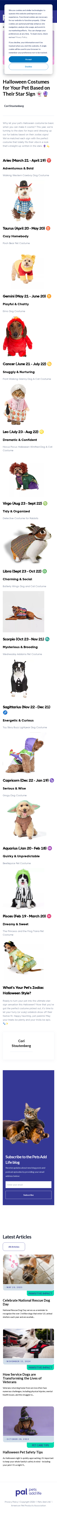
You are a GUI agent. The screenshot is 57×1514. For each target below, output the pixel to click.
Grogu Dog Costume (15, 795)
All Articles (13, 1246)
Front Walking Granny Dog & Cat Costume (27, 379)
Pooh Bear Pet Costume (16, 243)
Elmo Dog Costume (14, 311)
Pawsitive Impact (40, 1293)
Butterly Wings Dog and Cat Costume (24, 586)
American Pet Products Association (28, 1505)
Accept (28, 59)
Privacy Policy (11, 1502)
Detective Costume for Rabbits (20, 518)
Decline (28, 66)
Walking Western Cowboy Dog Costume (26, 175)
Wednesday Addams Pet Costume (22, 654)
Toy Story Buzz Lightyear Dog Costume (25, 727)
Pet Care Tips (40, 1445)
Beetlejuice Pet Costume (17, 863)
